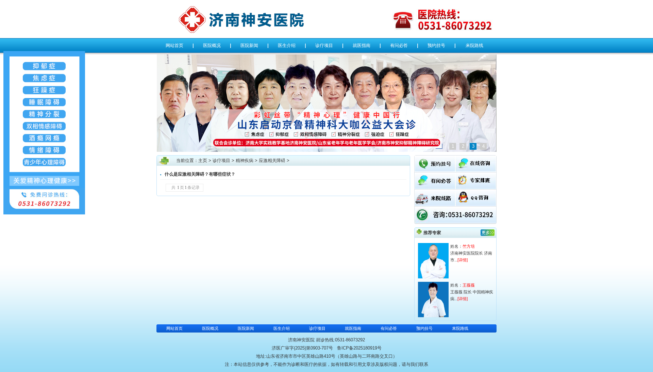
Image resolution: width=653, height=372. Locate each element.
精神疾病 (244, 160)
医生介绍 (287, 45)
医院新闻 (249, 45)
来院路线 (474, 45)
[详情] (462, 260)
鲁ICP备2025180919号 (359, 348)
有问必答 (399, 45)
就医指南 (361, 45)
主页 (202, 160)
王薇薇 (469, 285)
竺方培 (469, 246)
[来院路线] (435, 204)
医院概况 (212, 45)
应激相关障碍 (272, 160)
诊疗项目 (324, 45)
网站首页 (174, 45)
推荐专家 (432, 232)
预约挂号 (436, 45)
